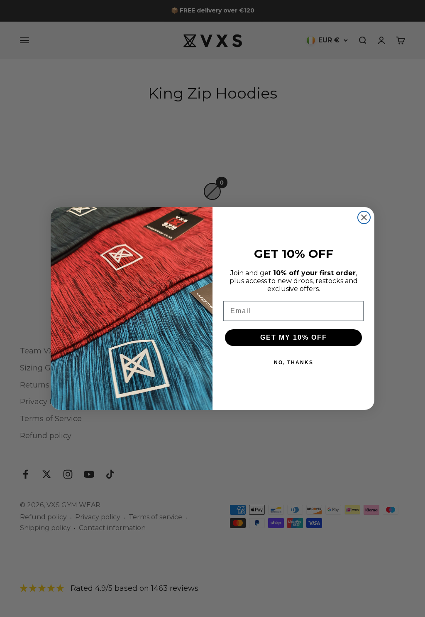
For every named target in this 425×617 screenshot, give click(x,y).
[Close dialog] (364, 217)
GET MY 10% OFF (293, 337)
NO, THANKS (293, 362)
